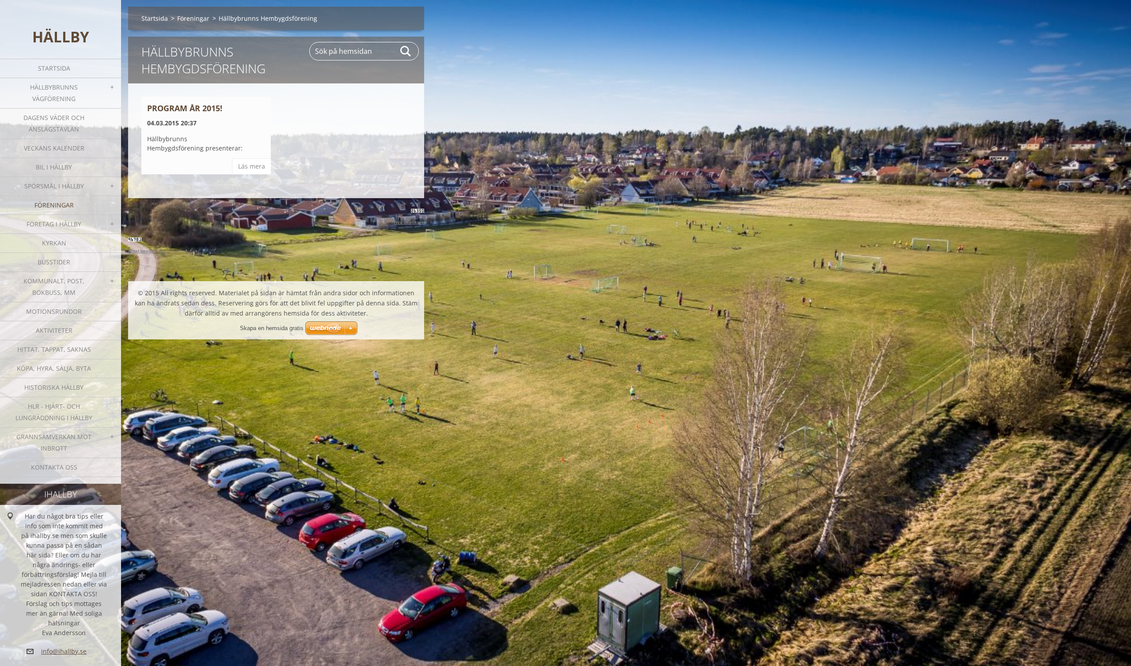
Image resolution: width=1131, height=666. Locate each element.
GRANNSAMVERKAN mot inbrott (53, 442)
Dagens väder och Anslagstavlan (53, 123)
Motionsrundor (54, 311)
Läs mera (251, 166)
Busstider (54, 262)
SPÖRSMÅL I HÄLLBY (54, 186)
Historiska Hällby (53, 387)
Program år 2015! (184, 108)
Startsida (54, 68)
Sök (406, 51)
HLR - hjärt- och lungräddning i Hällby (53, 412)
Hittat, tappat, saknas (54, 349)
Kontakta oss (54, 467)
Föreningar (54, 205)
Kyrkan (54, 243)
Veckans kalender (54, 148)
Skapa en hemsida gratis (272, 328)
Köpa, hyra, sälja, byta (54, 368)
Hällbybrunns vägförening (54, 93)
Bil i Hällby (54, 167)
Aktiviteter (54, 330)
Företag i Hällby (54, 224)
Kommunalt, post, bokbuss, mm (53, 287)
